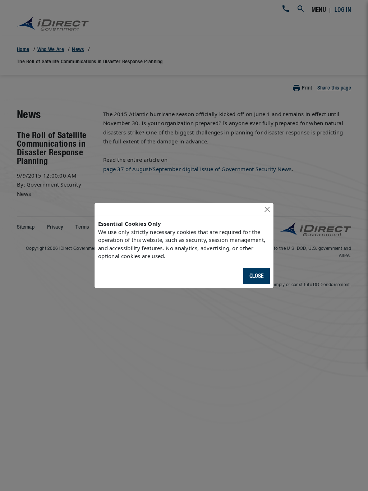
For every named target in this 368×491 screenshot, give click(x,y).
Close (256, 276)
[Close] (267, 209)
